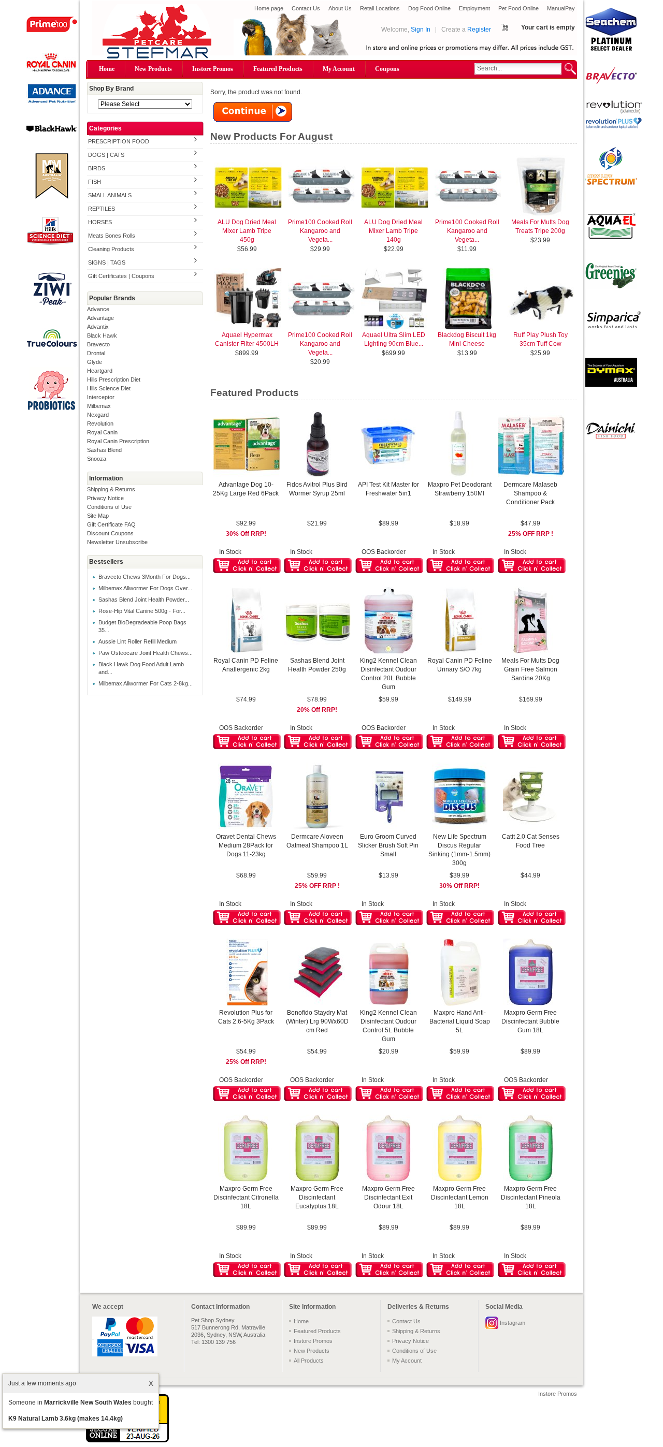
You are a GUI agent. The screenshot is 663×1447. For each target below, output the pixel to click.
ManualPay (561, 8)
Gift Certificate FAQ (111, 524)
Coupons (387, 68)
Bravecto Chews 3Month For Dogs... (144, 577)
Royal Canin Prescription (118, 441)
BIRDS (96, 168)
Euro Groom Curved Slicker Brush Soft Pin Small (388, 845)
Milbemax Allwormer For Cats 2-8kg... (145, 683)
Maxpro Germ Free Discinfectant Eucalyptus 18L (317, 1197)
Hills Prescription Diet (113, 379)
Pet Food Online (518, 8)
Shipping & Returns (111, 489)
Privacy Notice (105, 498)
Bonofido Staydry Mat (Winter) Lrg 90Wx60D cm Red (317, 1021)
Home (106, 68)
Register (479, 29)
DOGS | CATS (106, 155)
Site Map (98, 516)
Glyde (94, 362)
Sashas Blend (104, 450)
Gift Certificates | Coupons (121, 276)
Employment (474, 8)
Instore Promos (212, 68)
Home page (268, 8)
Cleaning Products (111, 249)
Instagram (512, 1323)
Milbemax (99, 406)
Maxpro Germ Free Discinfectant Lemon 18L (459, 1197)
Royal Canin (102, 432)
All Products (309, 1360)
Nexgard (98, 415)
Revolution (100, 423)
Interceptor (100, 397)
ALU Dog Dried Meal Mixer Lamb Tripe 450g (247, 231)
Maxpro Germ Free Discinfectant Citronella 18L (246, 1197)
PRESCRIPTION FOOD (118, 141)
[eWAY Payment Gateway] (127, 1440)
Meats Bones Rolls (111, 235)
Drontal (96, 353)
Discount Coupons (110, 533)
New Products (153, 68)
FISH (94, 182)
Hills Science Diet (109, 388)
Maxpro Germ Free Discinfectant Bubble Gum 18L (530, 1021)
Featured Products (277, 68)
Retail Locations (380, 8)
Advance (98, 309)
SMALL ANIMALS (110, 195)
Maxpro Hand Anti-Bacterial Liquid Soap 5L (459, 1021)
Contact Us (306, 8)
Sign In (420, 29)
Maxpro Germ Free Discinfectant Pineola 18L (530, 1197)
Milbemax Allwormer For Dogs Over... (145, 588)
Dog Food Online (429, 8)
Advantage (100, 318)
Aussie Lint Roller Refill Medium (137, 641)
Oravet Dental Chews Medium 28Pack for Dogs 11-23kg (246, 845)
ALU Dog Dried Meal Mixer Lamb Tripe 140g (393, 231)
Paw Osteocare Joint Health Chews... (145, 653)
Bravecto (98, 344)
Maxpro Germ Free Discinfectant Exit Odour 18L (388, 1197)
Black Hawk (102, 335)
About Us (340, 8)
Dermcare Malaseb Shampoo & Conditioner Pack (530, 493)
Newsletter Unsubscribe (117, 542)
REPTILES (101, 209)
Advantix (98, 327)
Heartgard (99, 371)
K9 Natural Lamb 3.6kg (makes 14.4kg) (65, 1418)
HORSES (100, 222)
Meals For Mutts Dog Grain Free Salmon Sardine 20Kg (530, 669)
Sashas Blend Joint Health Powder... (143, 599)
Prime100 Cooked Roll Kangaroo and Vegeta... (320, 231)
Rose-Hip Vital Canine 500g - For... (141, 611)
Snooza (96, 459)
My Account (339, 68)
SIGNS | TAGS (106, 262)
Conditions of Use (109, 507)
